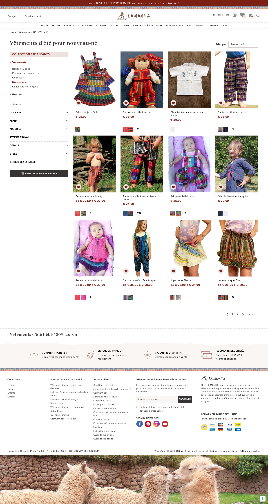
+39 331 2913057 (174, 451)
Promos (17, 94)
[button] (242, 14)
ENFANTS (69, 25)
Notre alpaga (57, 403)
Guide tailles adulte (103, 438)
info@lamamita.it (200, 451)
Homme (56, 25)
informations (156, 407)
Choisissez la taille (23, 162)
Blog (190, 25)
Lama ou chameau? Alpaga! (64, 399)
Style (13, 153)
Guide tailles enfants (104, 435)
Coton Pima (56, 411)
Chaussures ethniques (25, 86)
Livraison (98, 427)
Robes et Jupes (21, 68)
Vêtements (24, 32)
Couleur (15, 112)
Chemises (18, 77)
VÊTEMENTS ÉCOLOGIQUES (147, 25)
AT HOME (101, 25)
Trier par (221, 44)
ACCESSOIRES (85, 25)
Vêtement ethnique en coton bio (67, 407)
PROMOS (201, 25)
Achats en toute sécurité (106, 396)
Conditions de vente (103, 385)
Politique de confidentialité (224, 451)
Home (13, 32)
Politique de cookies (250, 451)
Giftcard (11, 396)
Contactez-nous (101, 419)
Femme (45, 25)
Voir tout (253, 314)
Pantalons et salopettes (25, 73)
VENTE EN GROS (218, 25)
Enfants (11, 393)
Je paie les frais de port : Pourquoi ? (112, 389)
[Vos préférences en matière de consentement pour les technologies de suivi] (263, 499)
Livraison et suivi (102, 400)
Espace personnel (221, 15)
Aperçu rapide (96, 82)
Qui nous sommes (59, 415)
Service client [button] (33, 16)
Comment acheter (102, 393)
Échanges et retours (103, 404)
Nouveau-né (19, 82)
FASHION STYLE (174, 25)
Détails (14, 145)
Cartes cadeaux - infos (104, 408)
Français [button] (13, 16)
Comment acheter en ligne (64, 418)
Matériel (15, 129)
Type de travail (20, 137)
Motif (13, 120)
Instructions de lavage (104, 431)
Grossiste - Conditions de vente (109, 423)
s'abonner (185, 399)
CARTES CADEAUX (119, 25)
